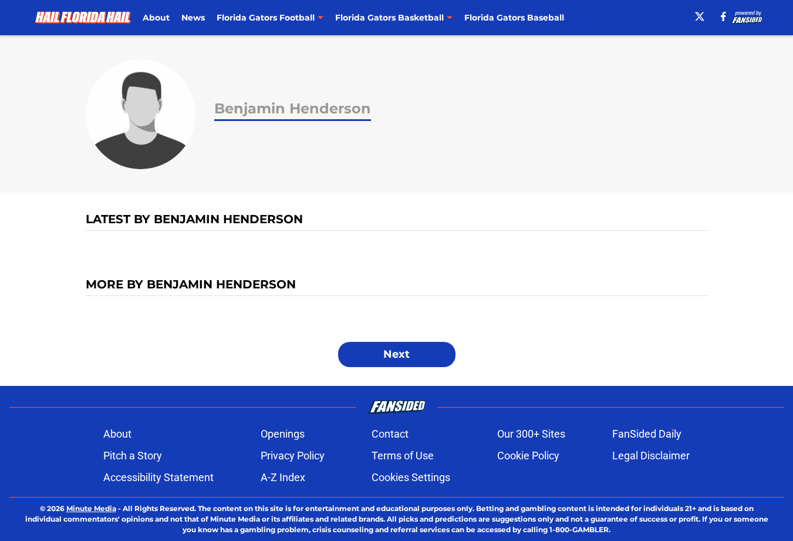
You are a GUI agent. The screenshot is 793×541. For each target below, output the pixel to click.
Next (396, 354)
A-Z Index (283, 477)
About (156, 17)
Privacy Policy (293, 455)
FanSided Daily (646, 434)
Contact (390, 434)
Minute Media (91, 508)
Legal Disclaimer (651, 455)
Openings (283, 434)
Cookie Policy (528, 455)
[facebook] (723, 16)
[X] (699, 16)
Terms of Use (403, 455)
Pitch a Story (132, 455)
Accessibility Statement (158, 477)
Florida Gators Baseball (514, 17)
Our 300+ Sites (531, 434)
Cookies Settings (411, 477)
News (193, 17)
